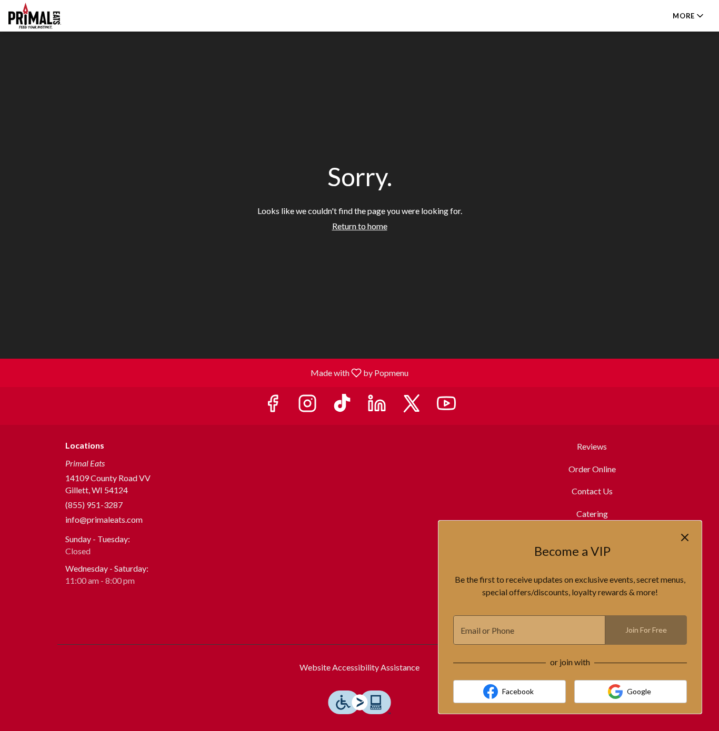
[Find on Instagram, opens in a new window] (307, 405)
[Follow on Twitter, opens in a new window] (411, 405)
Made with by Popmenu (208, 372)
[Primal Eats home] (55, 16)
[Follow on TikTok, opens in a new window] (342, 405)
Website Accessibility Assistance (359, 667)
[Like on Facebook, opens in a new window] (272, 405)
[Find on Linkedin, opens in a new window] (376, 405)
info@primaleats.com (104, 519)
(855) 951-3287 (94, 505)
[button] (689, 15)
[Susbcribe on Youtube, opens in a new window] (446, 405)
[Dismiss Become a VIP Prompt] (684, 537)
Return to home (359, 226)
